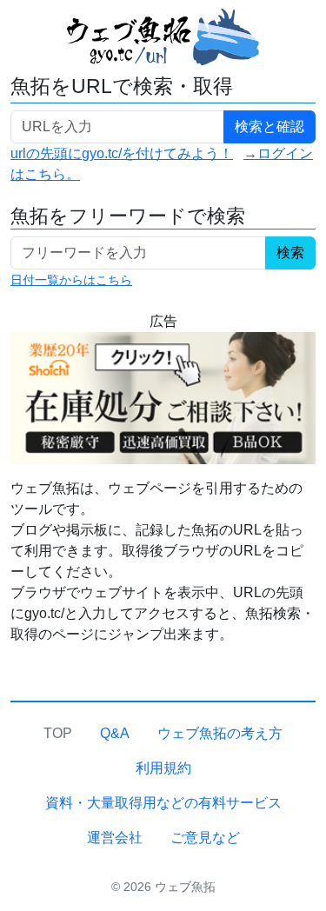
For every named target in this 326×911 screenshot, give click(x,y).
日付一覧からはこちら (71, 280)
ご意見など (205, 837)
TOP (57, 733)
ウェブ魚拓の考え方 (220, 733)
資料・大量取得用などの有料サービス (163, 802)
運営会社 (115, 837)
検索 (290, 252)
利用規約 (163, 768)
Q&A (115, 733)
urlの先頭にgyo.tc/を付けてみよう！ (121, 153)
